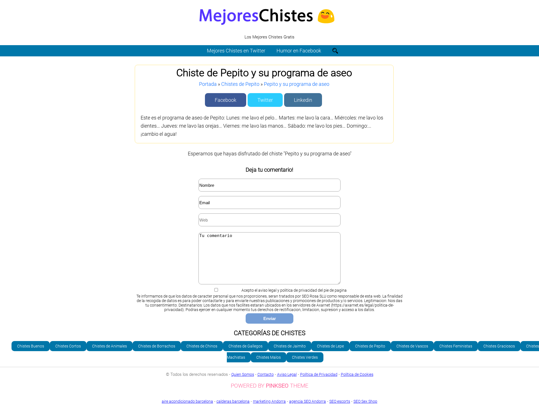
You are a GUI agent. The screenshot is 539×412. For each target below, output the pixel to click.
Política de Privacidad (318, 374)
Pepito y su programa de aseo (296, 84)
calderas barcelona (233, 401)
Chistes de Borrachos (156, 346)
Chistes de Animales (109, 346)
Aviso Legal (287, 374)
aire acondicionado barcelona (187, 401)
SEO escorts (339, 401)
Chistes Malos (268, 357)
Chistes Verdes (305, 357)
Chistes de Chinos (201, 346)
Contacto (265, 374)
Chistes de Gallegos (245, 346)
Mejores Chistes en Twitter (236, 51)
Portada (208, 84)
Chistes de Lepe (330, 346)
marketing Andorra (269, 401)
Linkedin (303, 100)
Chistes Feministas (455, 346)
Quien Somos (242, 374)
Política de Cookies (357, 374)
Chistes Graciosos (499, 346)
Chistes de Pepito (240, 84)
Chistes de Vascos (412, 346)
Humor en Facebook (299, 51)
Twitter (265, 100)
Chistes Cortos (68, 346)
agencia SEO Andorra (307, 401)
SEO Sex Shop (365, 401)
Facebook (225, 100)
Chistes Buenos (30, 346)
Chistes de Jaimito (290, 346)
